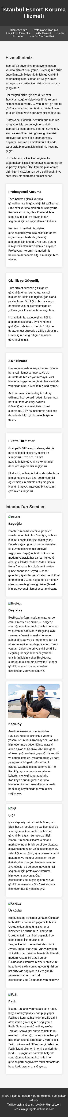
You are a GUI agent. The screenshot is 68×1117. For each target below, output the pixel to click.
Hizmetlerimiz (18, 30)
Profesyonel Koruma (45, 30)
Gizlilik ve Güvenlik (18, 33)
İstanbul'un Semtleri (41, 36)
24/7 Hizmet (43, 33)
